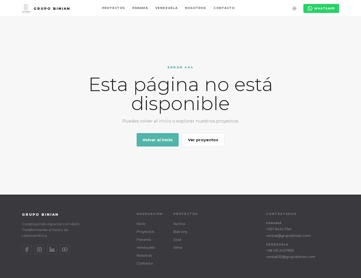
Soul (177, 239)
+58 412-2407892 (280, 250)
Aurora (179, 224)
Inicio (141, 224)
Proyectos (113, 8)
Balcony (180, 231)
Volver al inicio (157, 139)
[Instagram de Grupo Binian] (39, 249)
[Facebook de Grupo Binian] (26, 249)
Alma (177, 247)
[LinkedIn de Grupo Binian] (52, 249)
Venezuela (166, 8)
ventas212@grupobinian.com (290, 257)
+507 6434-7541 (278, 229)
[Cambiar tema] (294, 8)
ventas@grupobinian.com (288, 235)
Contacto (224, 8)
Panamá (140, 8)
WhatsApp (324, 8)
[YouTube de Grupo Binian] (65, 249)
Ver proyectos (203, 139)
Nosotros (195, 8)
